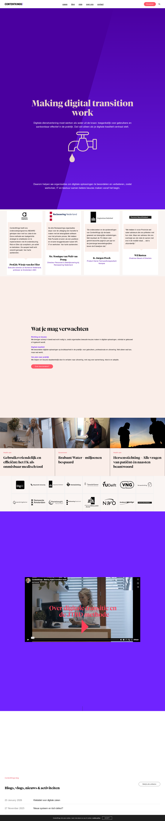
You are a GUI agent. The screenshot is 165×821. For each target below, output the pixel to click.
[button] (42, 366)
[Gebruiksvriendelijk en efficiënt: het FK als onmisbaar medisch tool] (27, 446)
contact (100, 4)
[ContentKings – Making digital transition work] (14, 4)
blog (73, 4)
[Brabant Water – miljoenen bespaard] (82, 446)
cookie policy (96, 818)
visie (80, 4)
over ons (89, 4)
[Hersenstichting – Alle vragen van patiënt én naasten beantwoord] (137, 446)
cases (64, 4)
